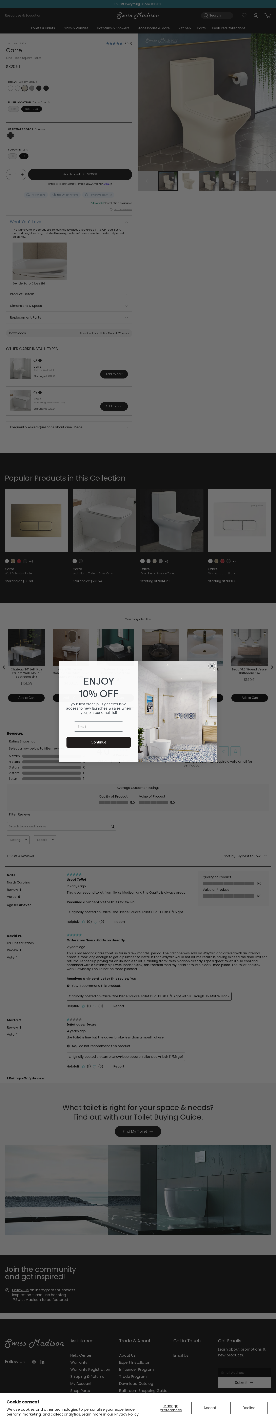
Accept (209, 1407)
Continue (98, 742)
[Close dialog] (212, 666)
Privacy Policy (126, 1414)
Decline (248, 1407)
